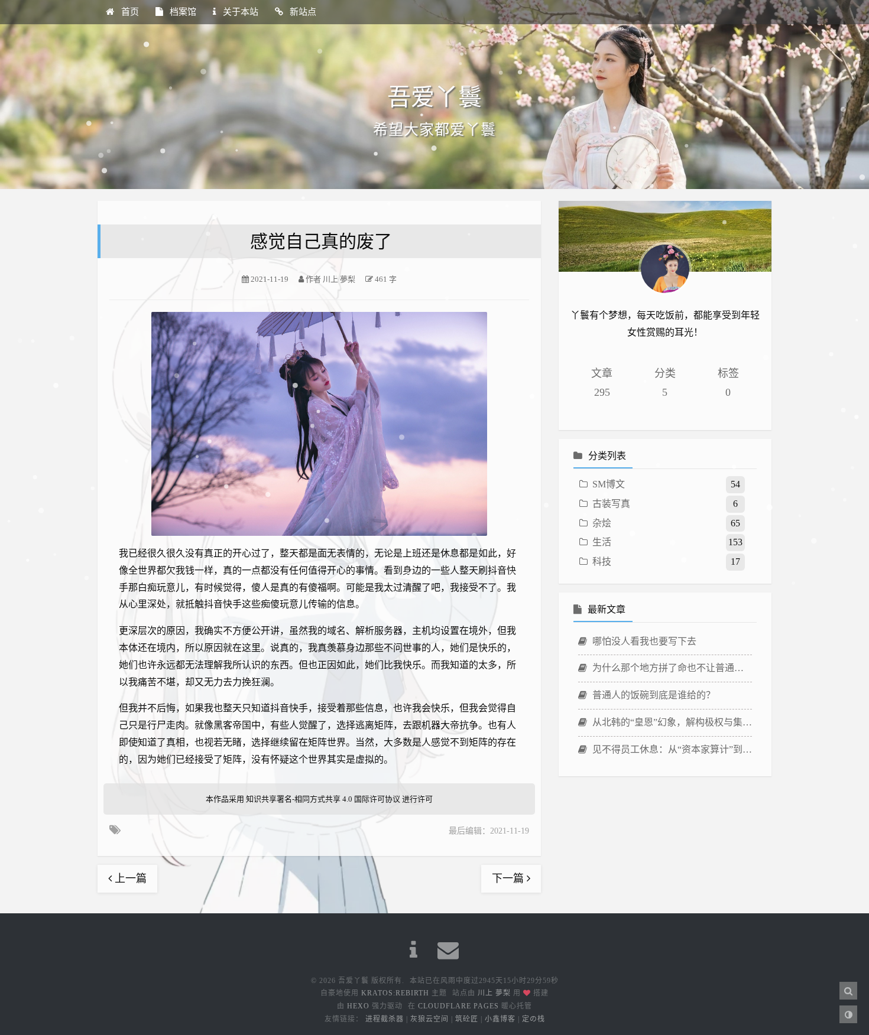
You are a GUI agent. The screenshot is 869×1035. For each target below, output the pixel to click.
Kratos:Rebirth (395, 993)
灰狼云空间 (429, 1019)
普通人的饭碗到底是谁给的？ (652, 695)
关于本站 (239, 12)
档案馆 (181, 12)
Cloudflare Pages (458, 1006)
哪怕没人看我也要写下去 (643, 641)
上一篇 (129, 878)
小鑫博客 (500, 1019)
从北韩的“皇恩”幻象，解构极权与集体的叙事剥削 (671, 722)
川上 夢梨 (494, 993)
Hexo (358, 1006)
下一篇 (509, 878)
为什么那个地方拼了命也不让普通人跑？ (671, 668)
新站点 (301, 12)
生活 (601, 542)
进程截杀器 (384, 1019)
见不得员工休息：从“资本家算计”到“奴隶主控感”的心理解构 (671, 749)
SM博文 (608, 484)
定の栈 (533, 1019)
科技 (601, 561)
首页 (129, 12)
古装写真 (611, 504)
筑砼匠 (466, 1019)
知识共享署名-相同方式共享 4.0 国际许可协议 (323, 799)
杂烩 (601, 523)
